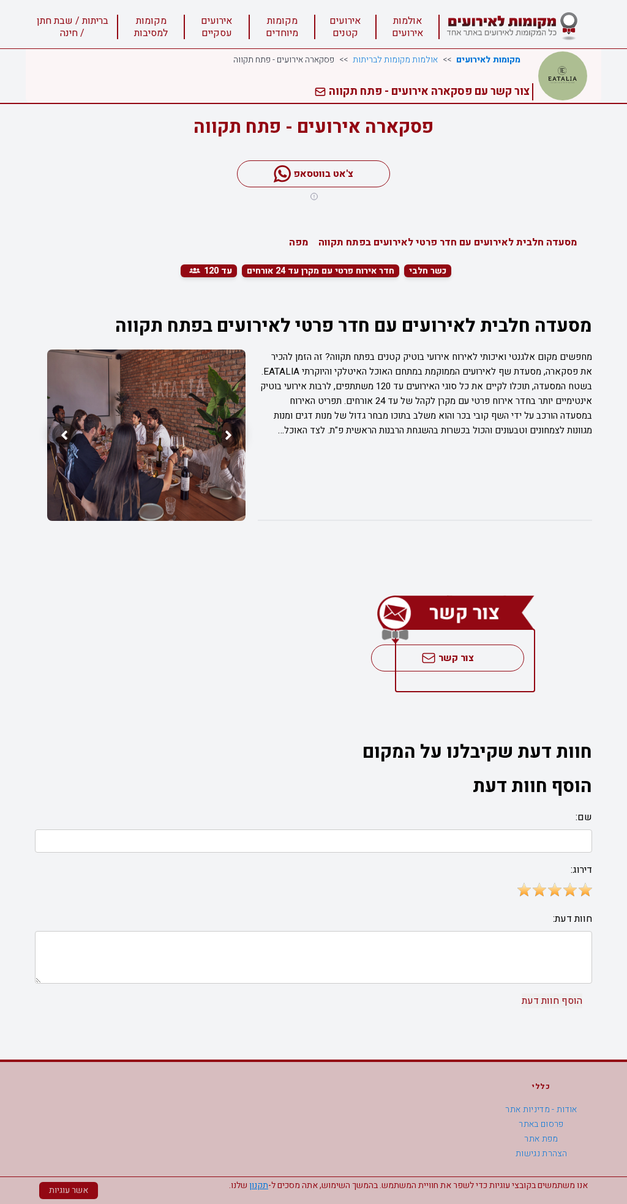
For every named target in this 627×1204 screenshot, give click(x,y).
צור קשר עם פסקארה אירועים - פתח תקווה (428, 91)
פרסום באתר (541, 1124)
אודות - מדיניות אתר (541, 1109)
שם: (584, 817)
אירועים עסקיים (216, 27)
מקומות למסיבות (151, 27)
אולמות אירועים (407, 26)
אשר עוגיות (68, 1190)
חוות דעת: (572, 918)
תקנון (258, 1185)
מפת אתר (541, 1138)
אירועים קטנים (345, 27)
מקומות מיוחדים (282, 27)
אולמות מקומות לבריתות (395, 60)
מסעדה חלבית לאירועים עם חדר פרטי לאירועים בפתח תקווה (447, 242)
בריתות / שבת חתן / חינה (72, 27)
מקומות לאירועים (488, 60)
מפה (299, 242)
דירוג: (581, 869)
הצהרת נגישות (541, 1153)
